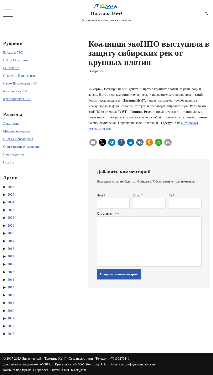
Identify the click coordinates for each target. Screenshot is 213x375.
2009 (10, 318)
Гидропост (40, 370)
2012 (10, 295)
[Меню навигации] (8, 13)
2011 (10, 302)
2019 (10, 240)
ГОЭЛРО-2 (11, 68)
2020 (10, 233)
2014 (10, 279)
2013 (10, 287)
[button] (93, 142)
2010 (10, 310)
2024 (10, 202)
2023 (10, 209)
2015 (10, 271)
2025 (10, 194)
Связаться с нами (81, 358)
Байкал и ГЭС (13, 52)
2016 (10, 264)
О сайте (8, 162)
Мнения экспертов (16, 131)
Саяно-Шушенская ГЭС (20, 83)
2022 (10, 217)
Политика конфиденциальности (132, 364)
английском (189, 122)
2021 (10, 225)
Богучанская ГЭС (15, 91)
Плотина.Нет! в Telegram (68, 370)
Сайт (172, 195)
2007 (10, 333)
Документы (11, 123)
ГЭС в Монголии (15, 60)
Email (138, 195)
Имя (101, 195)
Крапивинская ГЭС (17, 99)
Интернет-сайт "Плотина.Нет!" (44, 358)
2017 (10, 256)
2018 (10, 248)
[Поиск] (206, 13)
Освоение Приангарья (19, 75)
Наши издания (13, 154)
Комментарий (108, 213)
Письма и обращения (18, 139)
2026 (10, 186)
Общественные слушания (21, 146)
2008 (10, 326)
